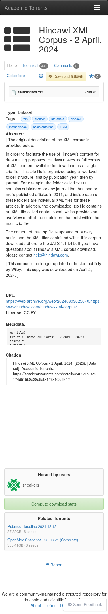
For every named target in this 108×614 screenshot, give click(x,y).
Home (12, 65)
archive (40, 118)
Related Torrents (54, 518)
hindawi (76, 118)
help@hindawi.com (50, 255)
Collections (16, 75)
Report (56, 565)
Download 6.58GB (68, 76)
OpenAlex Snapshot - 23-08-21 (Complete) (42, 540)
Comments (65, 66)
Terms (50, 605)
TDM (63, 126)
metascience (18, 126)
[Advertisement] (54, 432)
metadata (57, 118)
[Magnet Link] (41, 76)
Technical (34, 66)
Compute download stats (54, 504)
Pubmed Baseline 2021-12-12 (31, 526)
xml (25, 118)
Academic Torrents (26, 7)
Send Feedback (87, 604)
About (36, 605)
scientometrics (43, 126)
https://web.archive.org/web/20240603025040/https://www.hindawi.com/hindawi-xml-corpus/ (54, 304)
